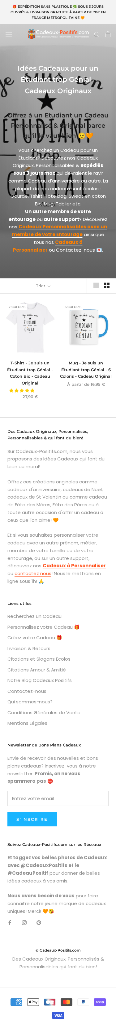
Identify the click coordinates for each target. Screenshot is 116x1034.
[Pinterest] (39, 922)
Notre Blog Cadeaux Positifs (39, 680)
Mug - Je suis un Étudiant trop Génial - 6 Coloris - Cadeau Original (86, 369)
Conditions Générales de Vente (43, 712)
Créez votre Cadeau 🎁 (34, 637)
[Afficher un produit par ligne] (96, 285)
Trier (41, 285)
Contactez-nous (75, 250)
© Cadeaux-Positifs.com (58, 950)
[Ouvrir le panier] (107, 34)
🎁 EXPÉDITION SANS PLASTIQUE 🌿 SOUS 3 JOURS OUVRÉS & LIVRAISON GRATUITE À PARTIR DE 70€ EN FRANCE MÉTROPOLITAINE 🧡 (58, 12)
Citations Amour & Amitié (36, 670)
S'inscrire (32, 819)
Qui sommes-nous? (30, 701)
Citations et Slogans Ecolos (39, 659)
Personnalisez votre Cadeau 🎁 (43, 627)
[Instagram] (24, 922)
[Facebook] (9, 922)
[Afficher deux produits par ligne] (107, 285)
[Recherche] (97, 34)
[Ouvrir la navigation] (9, 34)
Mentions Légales (27, 723)
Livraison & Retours (28, 648)
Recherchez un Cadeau (34, 616)
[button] (22, 391)
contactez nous (33, 573)
